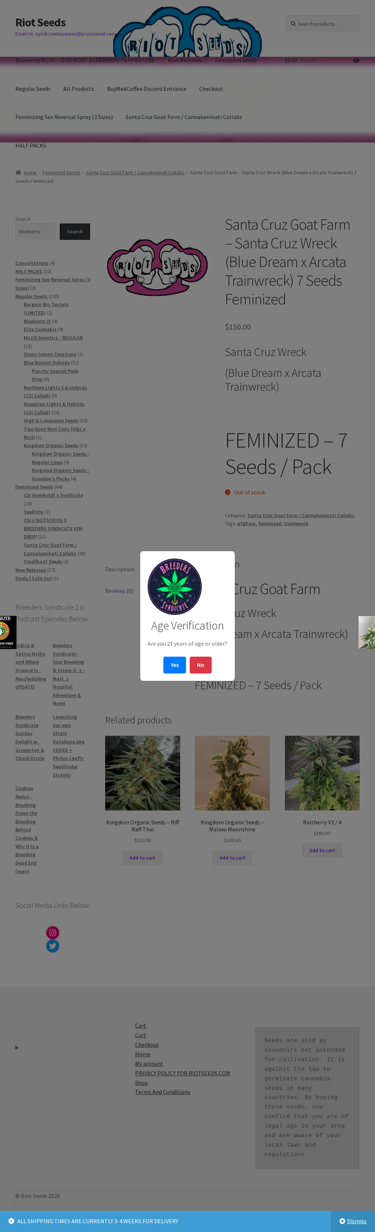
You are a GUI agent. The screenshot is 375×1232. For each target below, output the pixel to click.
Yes (175, 664)
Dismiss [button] (357, 1221)
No (200, 664)
